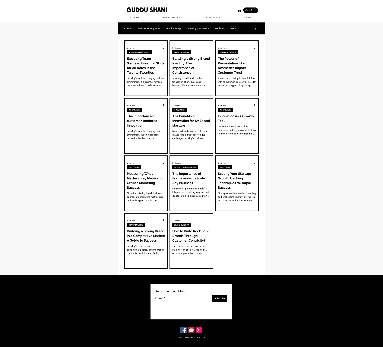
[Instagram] (199, 330)
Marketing (220, 28)
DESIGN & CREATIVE (228, 52)
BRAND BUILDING (181, 52)
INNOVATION (134, 110)
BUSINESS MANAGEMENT (139, 52)
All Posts (128, 28)
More (233, 28)
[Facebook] (183, 330)
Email (158, 297)
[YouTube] (191, 330)
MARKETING (134, 167)
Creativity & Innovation (198, 28)
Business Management (149, 28)
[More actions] (164, 48)
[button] (239, 10)
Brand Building (173, 28)
